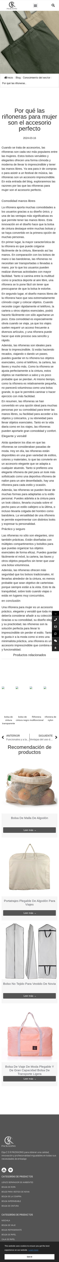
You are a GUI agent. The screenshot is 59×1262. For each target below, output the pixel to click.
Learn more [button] (33, 1250)
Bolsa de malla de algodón (29, 818)
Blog (18, 77)
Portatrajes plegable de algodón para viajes (29, 902)
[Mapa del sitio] (4, 1170)
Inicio (10, 77)
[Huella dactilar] (10, 1170)
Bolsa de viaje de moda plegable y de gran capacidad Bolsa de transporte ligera (29, 1070)
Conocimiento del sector (36, 77)
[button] (35, 5)
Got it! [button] (29, 1257)
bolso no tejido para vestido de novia (29, 983)
